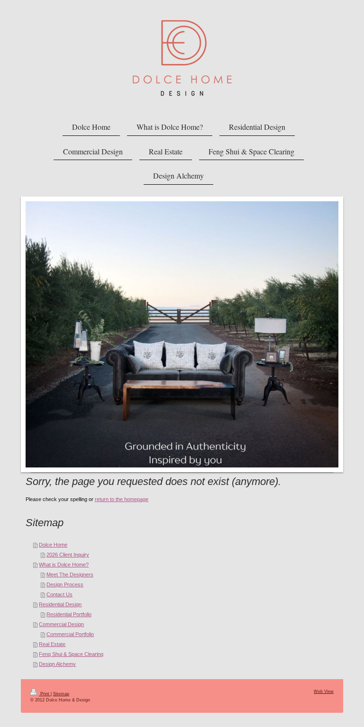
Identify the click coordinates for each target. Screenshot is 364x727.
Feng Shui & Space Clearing (71, 654)
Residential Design (60, 604)
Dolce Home (53, 544)
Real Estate (52, 644)
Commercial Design (61, 624)
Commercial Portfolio (70, 634)
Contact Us (59, 594)
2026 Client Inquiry (67, 554)
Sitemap (61, 693)
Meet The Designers (69, 574)
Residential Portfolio (68, 614)
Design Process (64, 584)
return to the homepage (121, 499)
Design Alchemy (57, 664)
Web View (324, 691)
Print (45, 693)
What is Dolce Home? (64, 564)
